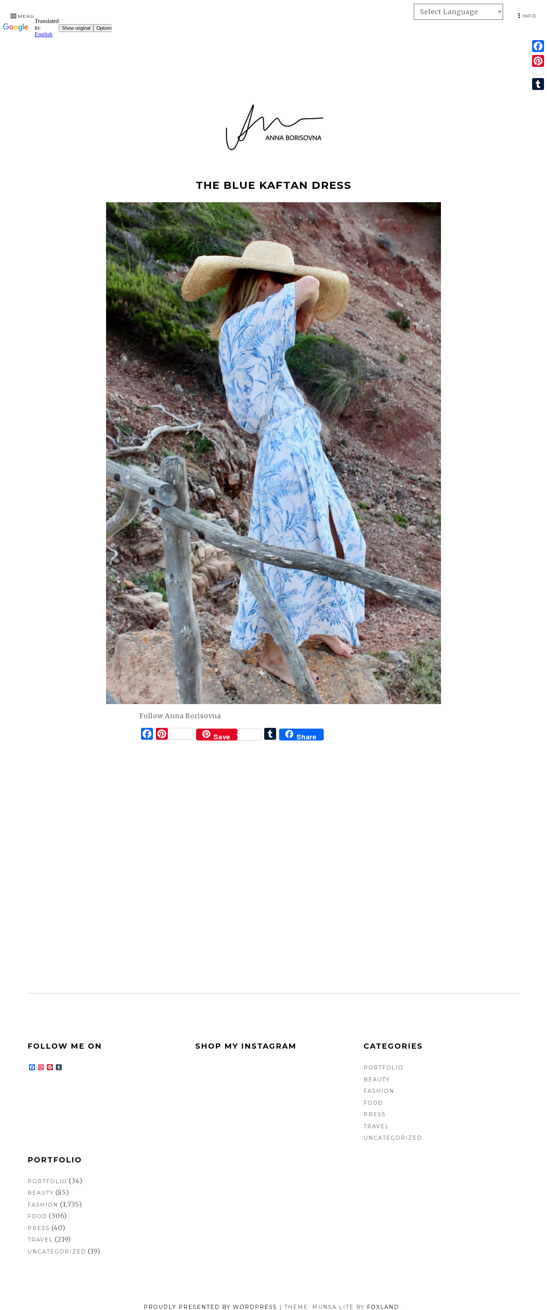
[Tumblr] (538, 84)
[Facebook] (538, 46)
